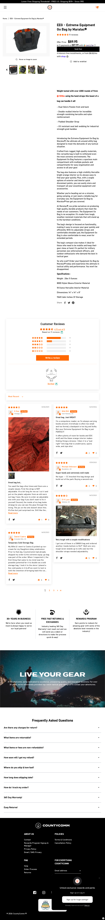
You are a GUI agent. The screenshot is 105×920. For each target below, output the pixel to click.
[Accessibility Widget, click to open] (103, 918)
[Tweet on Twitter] (69, 302)
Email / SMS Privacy (33, 852)
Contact (27, 840)
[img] (14, 407)
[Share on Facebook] (65, 302)
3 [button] (53, 590)
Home (5, 18)
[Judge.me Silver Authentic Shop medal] (51, 374)
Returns (27, 873)
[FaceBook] (34, 892)
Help (26, 866)
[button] (63, 35)
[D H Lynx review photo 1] (76, 520)
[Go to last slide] (6, 70)
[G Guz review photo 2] (11, 475)
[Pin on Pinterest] (73, 302)
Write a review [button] (52, 358)
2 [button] (49, 590)
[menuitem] (13, 69)
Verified (51, 384)
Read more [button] (13, 513)
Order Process (30, 869)
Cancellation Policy (63, 843)
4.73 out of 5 (59, 329)
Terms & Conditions (63, 840)
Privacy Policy (30, 849)
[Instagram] (43, 892)
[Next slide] (46, 70)
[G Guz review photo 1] (28, 444)
